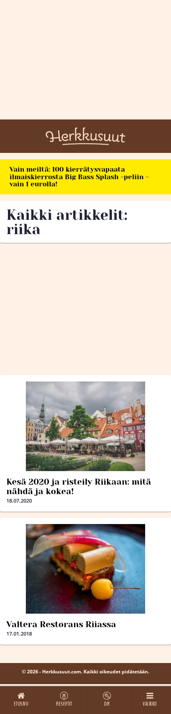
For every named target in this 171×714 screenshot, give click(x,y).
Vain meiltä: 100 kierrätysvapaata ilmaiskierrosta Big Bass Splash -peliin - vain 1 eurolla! (79, 176)
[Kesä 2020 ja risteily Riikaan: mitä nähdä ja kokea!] (85, 426)
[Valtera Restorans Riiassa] (85, 569)
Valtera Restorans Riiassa (61, 624)
